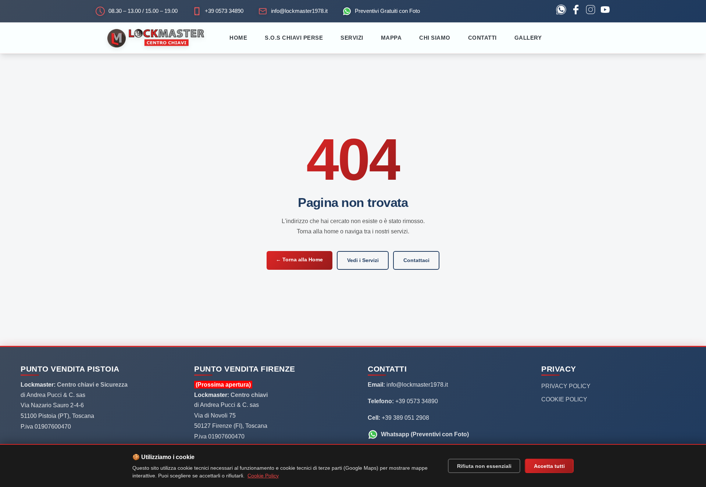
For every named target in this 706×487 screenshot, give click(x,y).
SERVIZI (351, 38)
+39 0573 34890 (224, 11)
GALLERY (528, 38)
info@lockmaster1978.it (299, 11)
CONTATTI (482, 38)
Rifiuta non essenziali (484, 466)
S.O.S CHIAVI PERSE (294, 38)
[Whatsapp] (561, 11)
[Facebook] (576, 11)
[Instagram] (590, 11)
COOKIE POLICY (564, 399)
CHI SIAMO (434, 38)
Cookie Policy (263, 476)
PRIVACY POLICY (566, 386)
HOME (238, 38)
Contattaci (416, 260)
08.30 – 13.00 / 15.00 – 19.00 (143, 11)
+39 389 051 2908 (404, 418)
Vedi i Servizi (363, 260)
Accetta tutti (549, 466)
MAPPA (391, 38)
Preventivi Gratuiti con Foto (387, 11)
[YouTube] (605, 11)
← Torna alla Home (299, 259)
